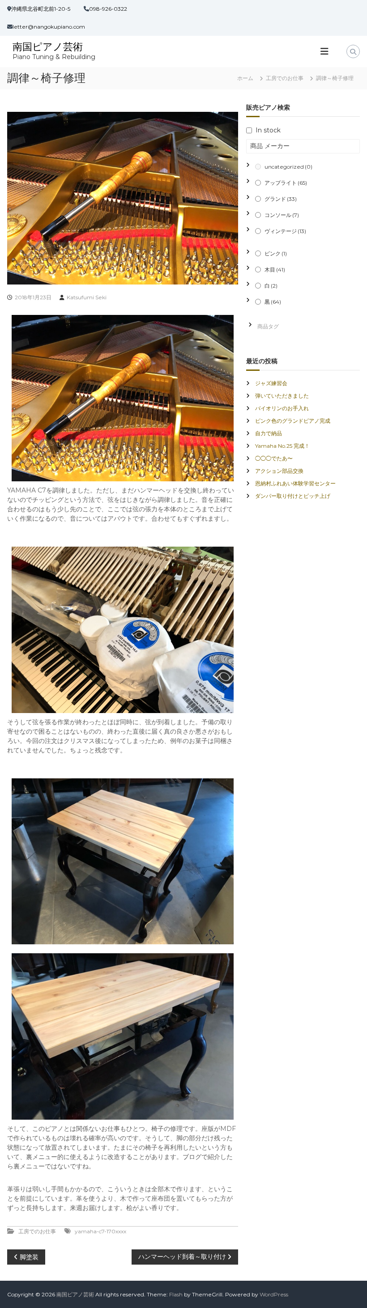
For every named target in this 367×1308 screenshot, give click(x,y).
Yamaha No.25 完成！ (282, 445)
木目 (275, 269)
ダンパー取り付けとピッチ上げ (292, 496)
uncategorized (288, 166)
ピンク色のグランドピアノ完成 (292, 420)
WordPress (274, 1294)
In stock (268, 130)
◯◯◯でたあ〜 (274, 458)
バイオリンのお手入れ (282, 408)
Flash (176, 1294)
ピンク (276, 253)
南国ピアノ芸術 (48, 47)
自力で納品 (268, 433)
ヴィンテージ (285, 231)
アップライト (286, 182)
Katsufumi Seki (87, 297)
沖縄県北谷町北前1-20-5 (40, 8)
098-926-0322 (108, 8)
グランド (281, 198)
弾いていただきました (282, 395)
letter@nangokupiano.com (49, 26)
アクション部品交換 (279, 470)
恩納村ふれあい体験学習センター (295, 483)
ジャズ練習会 (271, 383)
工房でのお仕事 (284, 78)
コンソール (282, 215)
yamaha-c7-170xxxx (100, 1231)
